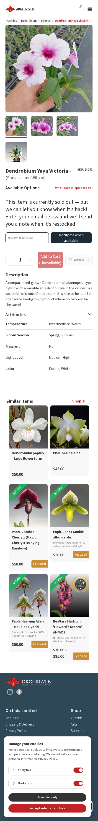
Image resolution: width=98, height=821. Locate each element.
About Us (11, 717)
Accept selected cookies (47, 808)
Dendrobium (29, 21)
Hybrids (45, 21)
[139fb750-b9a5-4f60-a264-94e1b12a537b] (16, 127)
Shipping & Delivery (19, 724)
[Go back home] (43, 8)
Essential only (47, 797)
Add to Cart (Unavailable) (50, 260)
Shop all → (82, 401)
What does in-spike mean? (74, 188)
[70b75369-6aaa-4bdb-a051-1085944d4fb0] (42, 127)
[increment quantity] (30, 260)
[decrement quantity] (10, 260)
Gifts (74, 724)
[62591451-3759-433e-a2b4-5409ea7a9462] (67, 127)
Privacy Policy (15, 730)
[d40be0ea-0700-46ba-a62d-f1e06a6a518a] (16, 153)
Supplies (77, 730)
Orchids (12, 21)
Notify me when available (71, 238)
